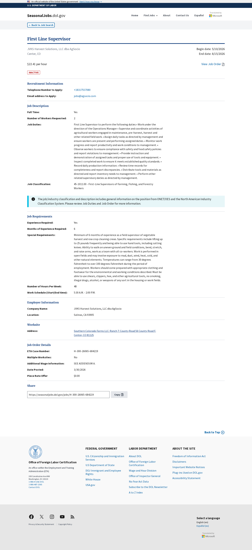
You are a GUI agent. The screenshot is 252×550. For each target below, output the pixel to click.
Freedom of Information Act (189, 456)
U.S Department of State (100, 465)
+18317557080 (82, 89)
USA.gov (90, 485)
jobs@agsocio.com (85, 96)
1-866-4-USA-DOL (36, 481)
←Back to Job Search (41, 25)
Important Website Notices (188, 467)
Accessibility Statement (186, 478)
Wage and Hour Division (142, 470)
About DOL (135, 456)
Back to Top (212, 432)
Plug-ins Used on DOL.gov (187, 472)
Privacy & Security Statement (41, 524)
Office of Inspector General (144, 476)
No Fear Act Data (139, 481)
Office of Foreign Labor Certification (142, 463)
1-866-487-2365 (35, 484)
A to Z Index (136, 492)
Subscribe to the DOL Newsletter (148, 487)
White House (93, 479)
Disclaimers (179, 461)
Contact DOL (34, 487)
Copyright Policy (65, 524)
